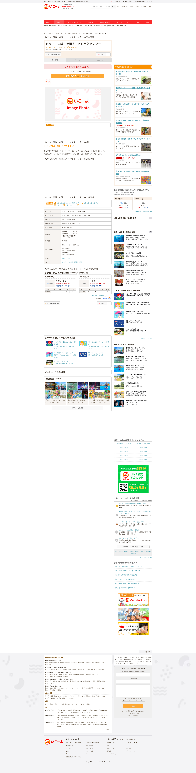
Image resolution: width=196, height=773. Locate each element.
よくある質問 (89, 745)
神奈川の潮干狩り (89, 688)
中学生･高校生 (70, 205)
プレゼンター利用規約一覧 (93, 742)
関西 (95, 25)
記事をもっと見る (77, 408)
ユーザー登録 (49, 704)
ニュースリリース (71, 751)
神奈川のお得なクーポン (52, 674)
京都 (102, 25)
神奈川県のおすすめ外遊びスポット (126, 588)
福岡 (125, 25)
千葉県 (143, 551)
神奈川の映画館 (76, 681)
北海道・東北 (48, 25)
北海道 (54, 25)
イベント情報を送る (54, 54)
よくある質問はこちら (133, 713)
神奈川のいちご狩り (100, 688)
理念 (107, 745)
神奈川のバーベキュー (71, 662)
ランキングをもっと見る (144, 557)
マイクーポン (116, 1)
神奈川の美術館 (101, 681)
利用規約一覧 (70, 745)
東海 (78, 25)
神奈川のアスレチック (92, 674)
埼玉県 (137, 551)
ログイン (149, 1)
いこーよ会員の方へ (133, 715)
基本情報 (55, 60)
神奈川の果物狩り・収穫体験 (53, 690)
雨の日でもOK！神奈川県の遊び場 (126, 575)
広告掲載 (68, 748)
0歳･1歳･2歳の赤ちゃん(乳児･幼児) (68, 203)
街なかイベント (66, 258)
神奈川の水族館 (49, 683)
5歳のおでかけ (143, 451)
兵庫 (105, 25)
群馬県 (132, 551)
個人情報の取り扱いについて (133, 698)
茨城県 (121, 551)
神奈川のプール (99, 662)
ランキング (91, 22)
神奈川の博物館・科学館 (88, 681)
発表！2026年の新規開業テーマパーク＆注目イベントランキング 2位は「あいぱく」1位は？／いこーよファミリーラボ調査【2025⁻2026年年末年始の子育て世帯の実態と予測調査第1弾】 (82, 724)
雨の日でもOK (126, 6)
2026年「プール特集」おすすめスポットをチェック (91, 696)
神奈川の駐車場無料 (78, 674)
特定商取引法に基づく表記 (73, 757)
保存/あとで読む (127, 1)
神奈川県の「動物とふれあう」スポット (127, 570)
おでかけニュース (122, 22)
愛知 (81, 25)
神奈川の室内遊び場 (65, 681)
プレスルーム (89, 748)
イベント (59, 22)
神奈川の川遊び (64, 676)
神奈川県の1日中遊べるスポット (125, 579)
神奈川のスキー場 (62, 688)
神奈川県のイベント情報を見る (77, 76)
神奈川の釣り (82, 662)
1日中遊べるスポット (146, 6)
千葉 (70, 25)
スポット (49, 22)
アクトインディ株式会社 (127, 739)
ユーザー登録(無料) (139, 1)
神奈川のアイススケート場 (75, 688)
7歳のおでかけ (143, 455)
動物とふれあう (135, 6)
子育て (137, 22)
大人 (80, 205)
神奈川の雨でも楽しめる (52, 681)
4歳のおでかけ (124, 451)
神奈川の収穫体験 (88, 669)
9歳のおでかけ (143, 459)
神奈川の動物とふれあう (75, 669)
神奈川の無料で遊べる (66, 674)
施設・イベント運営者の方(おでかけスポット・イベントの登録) (72, 704)
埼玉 (73, 25)
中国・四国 (111, 25)
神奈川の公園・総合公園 (52, 676)
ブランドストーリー (131, 742)
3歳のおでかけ (143, 447)
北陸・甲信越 (88, 25)
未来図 (128, 745)
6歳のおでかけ (124, 455)
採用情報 (108, 751)
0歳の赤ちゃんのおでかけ (124, 443)
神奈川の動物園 (59, 662)
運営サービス (110, 748)
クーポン (77, 60)
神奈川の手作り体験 (61, 669)
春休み (119, 6)
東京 (62, 25)
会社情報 (128, 748)
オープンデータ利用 (67, 262)
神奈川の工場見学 (50, 669)
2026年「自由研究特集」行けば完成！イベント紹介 (59, 698)
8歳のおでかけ (124, 459)
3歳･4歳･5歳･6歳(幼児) (91, 203)
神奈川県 (133, 553)
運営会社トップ (110, 742)
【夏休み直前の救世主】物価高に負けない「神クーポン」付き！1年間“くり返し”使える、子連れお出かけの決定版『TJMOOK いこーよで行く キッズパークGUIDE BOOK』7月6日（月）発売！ (82, 717)
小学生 (59, 205)
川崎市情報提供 (78, 262)
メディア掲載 (89, 751)
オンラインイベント (74, 22)
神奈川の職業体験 (99, 669)
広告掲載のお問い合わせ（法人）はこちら (133, 701)
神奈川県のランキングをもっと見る (133, 547)
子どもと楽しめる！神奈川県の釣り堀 (127, 583)
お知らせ (100, 60)
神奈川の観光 (49, 664)
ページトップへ (146, 652)
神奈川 (66, 25)
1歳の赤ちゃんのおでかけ (143, 443)
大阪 (98, 25)
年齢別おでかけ (105, 22)
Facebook (69, 754)
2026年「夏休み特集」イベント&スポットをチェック (60, 696)
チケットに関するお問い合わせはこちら (133, 711)
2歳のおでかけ (124, 447)
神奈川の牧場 (90, 662)
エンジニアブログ (111, 754)
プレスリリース (130, 751)
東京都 (148, 551)
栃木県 (126, 551)
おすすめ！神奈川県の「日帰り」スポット (128, 566)
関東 (59, 25)
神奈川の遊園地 (49, 662)
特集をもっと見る (146, 338)
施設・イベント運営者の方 (73, 742)
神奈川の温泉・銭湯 (50, 688)
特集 (147, 22)
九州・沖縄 (120, 25)
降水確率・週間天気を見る (100, 295)
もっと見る (106, 729)
